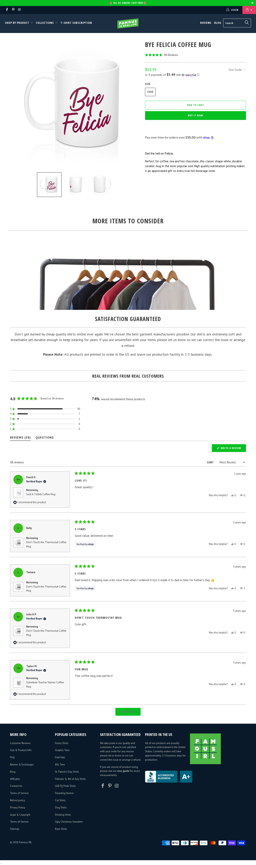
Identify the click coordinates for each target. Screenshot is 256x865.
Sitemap (14, 829)
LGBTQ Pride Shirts (65, 786)
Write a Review (233, 449)
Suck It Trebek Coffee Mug (40, 494)
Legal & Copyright (20, 814)
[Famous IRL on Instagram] (19, 9)
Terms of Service (19, 793)
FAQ (12, 757)
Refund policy (17, 800)
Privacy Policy (17, 807)
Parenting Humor (64, 793)
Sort (210, 462)
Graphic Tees (62, 750)
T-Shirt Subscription (76, 23)
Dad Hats (60, 757)
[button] (195, 54)
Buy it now (195, 115)
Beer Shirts (61, 829)
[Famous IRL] (128, 23)
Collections (45, 23)
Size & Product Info (21, 750)
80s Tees (60, 764)
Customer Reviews (20, 743)
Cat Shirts (60, 800)
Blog (217, 23)
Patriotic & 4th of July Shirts (70, 779)
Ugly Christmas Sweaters (69, 821)
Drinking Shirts (63, 814)
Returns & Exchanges (22, 764)
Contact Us (16, 786)
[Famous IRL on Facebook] (6, 9)
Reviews (205, 23)
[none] (49, 184)
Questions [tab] (45, 438)
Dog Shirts (61, 807)
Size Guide (236, 70)
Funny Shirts (61, 743)
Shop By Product (17, 23)
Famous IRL (25, 842)
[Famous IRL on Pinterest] (13, 9)
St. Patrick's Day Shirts (67, 771)
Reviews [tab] (20, 438)
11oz (150, 92)
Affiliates (15, 779)
